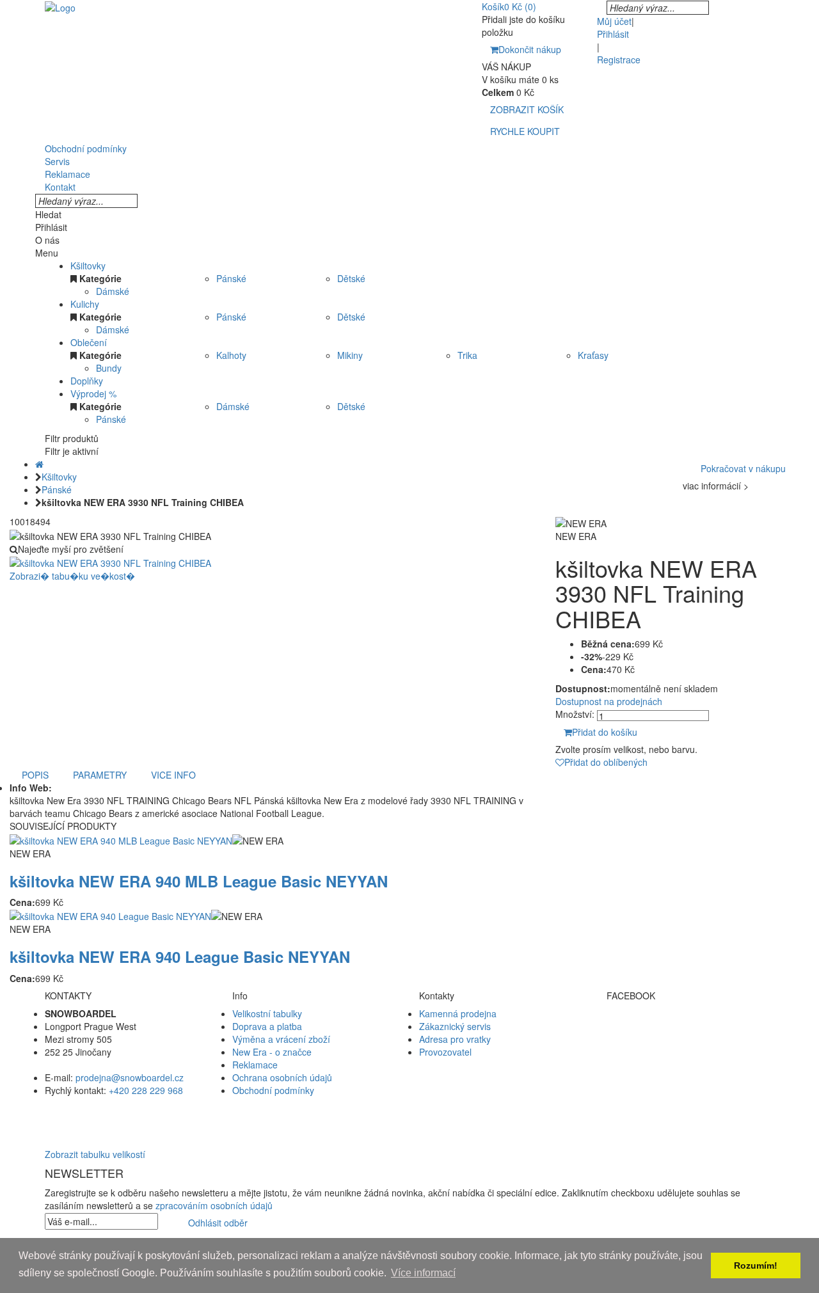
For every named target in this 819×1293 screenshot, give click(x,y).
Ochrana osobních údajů (282, 1077)
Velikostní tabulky (267, 1013)
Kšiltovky (88, 265)
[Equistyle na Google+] (691, 1051)
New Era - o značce (272, 1051)
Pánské (231, 278)
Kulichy (84, 303)
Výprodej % (93, 393)
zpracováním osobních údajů (214, 1205)
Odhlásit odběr (218, 1222)
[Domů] (39, 463)
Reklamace (255, 1064)
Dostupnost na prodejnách (608, 701)
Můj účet (614, 21)
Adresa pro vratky (455, 1039)
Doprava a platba (267, 1026)
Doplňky (86, 380)
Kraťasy (593, 355)
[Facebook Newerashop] (691, 1026)
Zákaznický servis (455, 1026)
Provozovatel (445, 1051)
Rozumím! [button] (755, 1265)
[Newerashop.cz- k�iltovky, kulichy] (60, 6)
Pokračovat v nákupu (743, 468)
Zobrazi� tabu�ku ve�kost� (72, 575)
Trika (467, 355)
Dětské (351, 278)
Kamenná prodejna (458, 1013)
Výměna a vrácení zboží (281, 1039)
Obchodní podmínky (273, 1090)
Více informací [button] (423, 1272)
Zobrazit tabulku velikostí (95, 1154)
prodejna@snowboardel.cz (130, 1077)
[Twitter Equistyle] (691, 1039)
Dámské (112, 291)
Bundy (109, 367)
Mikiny (350, 355)
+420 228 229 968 (146, 1090)
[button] (409, 1115)
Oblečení (88, 342)
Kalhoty (231, 355)
